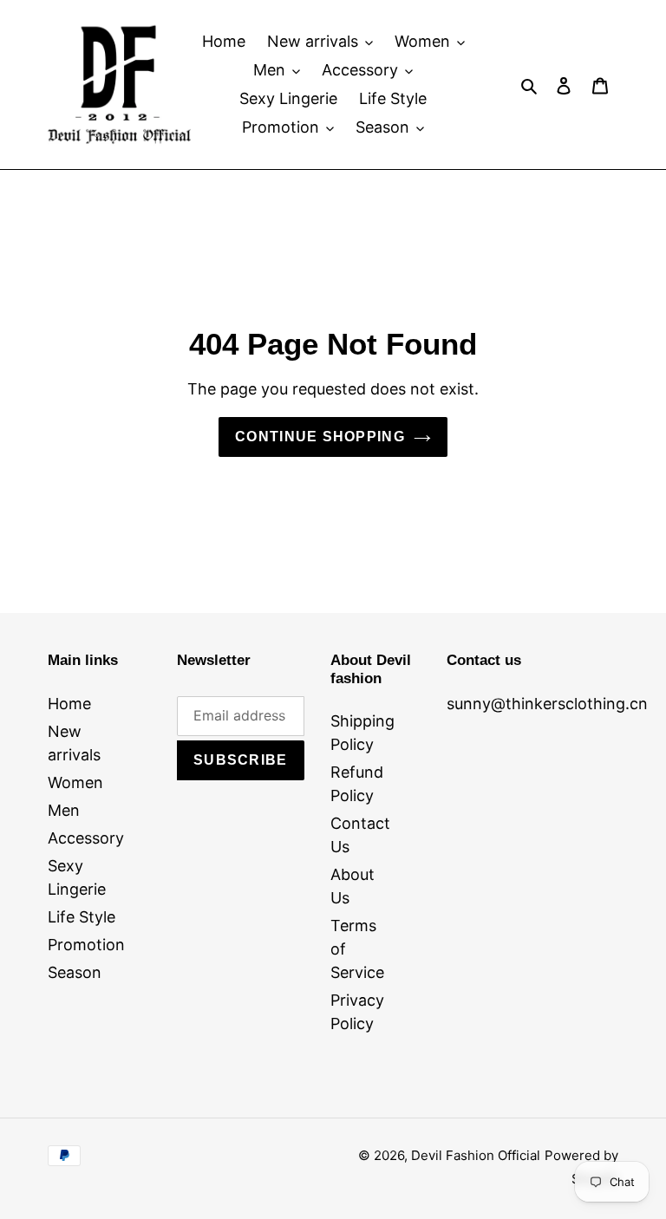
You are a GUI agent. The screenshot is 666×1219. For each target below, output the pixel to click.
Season (74, 972)
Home (69, 703)
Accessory (86, 838)
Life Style (81, 917)
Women (75, 782)
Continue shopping (320, 436)
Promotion (86, 944)
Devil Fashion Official (475, 1155)
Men (64, 810)
